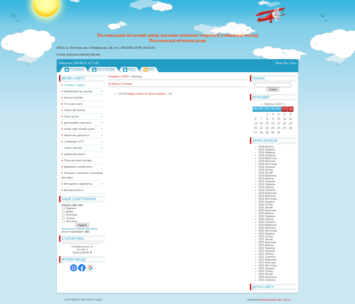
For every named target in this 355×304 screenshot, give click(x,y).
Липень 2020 (273, 104)
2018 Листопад (267, 164)
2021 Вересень (267, 259)
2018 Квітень (266, 146)
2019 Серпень (267, 190)
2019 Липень (266, 187)
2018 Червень (266, 152)
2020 (125, 76)
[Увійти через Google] (90, 268)
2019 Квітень (266, 178)
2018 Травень (266, 149)
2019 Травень (266, 181)
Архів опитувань (88, 228)
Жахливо (71, 221)
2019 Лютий (265, 172)
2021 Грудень (266, 268)
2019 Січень (265, 169)
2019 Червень (266, 184)
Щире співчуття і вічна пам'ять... (148, 93)
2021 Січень (265, 236)
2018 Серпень (267, 155)
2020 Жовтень (267, 227)
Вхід (131, 69)
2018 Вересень (267, 158)
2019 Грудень (266, 201)
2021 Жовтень (267, 262)
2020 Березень (267, 210)
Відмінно (71, 208)
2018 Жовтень (267, 161)
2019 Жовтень (267, 195)
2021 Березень (267, 242)
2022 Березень (267, 277)
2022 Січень (265, 271)
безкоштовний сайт (270, 299)
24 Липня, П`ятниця (120, 83)
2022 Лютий (265, 274)
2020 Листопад (267, 230)
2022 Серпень (267, 279)
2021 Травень (266, 248)
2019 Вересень (267, 192)
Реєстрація (106, 69)
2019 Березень (267, 175)
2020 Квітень (266, 213)
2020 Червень (266, 216)
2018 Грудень (266, 166)
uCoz (287, 299)
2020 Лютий (265, 207)
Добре (69, 211)
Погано (70, 218)
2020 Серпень (267, 221)
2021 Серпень (267, 256)
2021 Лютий (265, 239)
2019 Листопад (267, 198)
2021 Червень (266, 250)
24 (278, 128)
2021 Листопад (267, 265)
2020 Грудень (266, 233)
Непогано (72, 214)
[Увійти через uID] (73, 267)
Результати (68, 228)
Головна (77, 69)
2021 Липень (266, 253)
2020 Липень (266, 219)
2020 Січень (265, 204)
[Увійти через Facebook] (81, 267)
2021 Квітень (266, 245)
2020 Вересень (267, 224)
